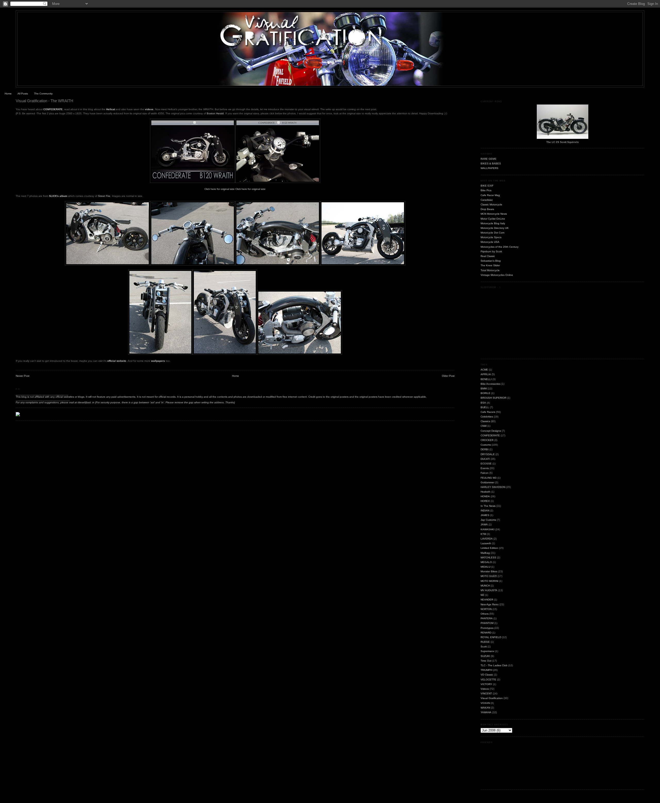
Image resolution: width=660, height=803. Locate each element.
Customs (486, 444)
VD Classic (487, 674)
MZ (482, 594)
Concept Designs (491, 430)
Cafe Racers (488, 412)
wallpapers (158, 360)
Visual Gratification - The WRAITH (44, 101)
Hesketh (485, 491)
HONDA (485, 496)
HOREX (485, 501)
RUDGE (485, 641)
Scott (484, 646)
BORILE (485, 393)
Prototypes (487, 628)
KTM (483, 534)
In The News (488, 505)
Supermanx (487, 651)
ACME (484, 369)
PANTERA (487, 618)
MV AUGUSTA (489, 590)
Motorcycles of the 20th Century (499, 246)
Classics (485, 421)
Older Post (448, 375)
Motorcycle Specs (491, 237)
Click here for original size (219, 189)
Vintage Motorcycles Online (497, 275)
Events (485, 468)
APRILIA (486, 374)
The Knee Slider (490, 265)
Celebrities (487, 416)
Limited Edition (489, 548)
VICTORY (486, 684)
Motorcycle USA (490, 241)
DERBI (485, 449)
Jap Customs (488, 519)
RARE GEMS (488, 158)
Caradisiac (487, 199)
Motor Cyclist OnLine (493, 218)
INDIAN (485, 510)
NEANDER (487, 599)
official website (116, 360)
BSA (483, 402)
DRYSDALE (488, 454)
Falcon (485, 472)
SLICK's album (58, 196)
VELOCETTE (488, 679)
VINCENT (486, 693)
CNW (483, 425)
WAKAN (485, 707)
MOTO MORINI (489, 581)
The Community (43, 93)
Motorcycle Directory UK (495, 228)
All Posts (23, 93)
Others (485, 613)
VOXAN (485, 703)
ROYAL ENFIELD (491, 637)
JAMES (485, 515)
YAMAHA (486, 712)
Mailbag (485, 552)
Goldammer (487, 482)
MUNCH (485, 585)
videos (149, 109)
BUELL (485, 407)
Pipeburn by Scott (491, 251)
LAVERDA (487, 538)
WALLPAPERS (489, 168)
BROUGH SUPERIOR (493, 397)
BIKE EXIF (487, 185)
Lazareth (486, 543)
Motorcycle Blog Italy (493, 223)
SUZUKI (485, 656)
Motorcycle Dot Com (492, 232)
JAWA (484, 524)
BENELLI (486, 379)
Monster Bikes (489, 571)
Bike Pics (486, 190)
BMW (484, 388)
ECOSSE (486, 463)
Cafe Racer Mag (490, 195)
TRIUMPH (486, 670)
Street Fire (104, 196)
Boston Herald (215, 113)
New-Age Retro (490, 604)
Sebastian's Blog (491, 260)
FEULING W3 (489, 477)
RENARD (486, 632)
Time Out (486, 660)
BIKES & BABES (491, 163)
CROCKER (487, 440)
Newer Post (22, 375)
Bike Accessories (490, 383)
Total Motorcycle (490, 270)
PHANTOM (487, 623)
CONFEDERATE (53, 109)
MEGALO (486, 562)
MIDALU (485, 566)
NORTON (486, 609)
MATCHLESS (488, 557)
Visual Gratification (492, 698)
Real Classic (488, 256)
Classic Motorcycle (491, 204)
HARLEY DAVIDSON (493, 487)
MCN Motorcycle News (494, 213)
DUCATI (485, 458)
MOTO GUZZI (489, 576)
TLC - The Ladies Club (494, 665)
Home (8, 93)
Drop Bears (487, 209)
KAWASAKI (487, 529)
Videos (485, 688)
